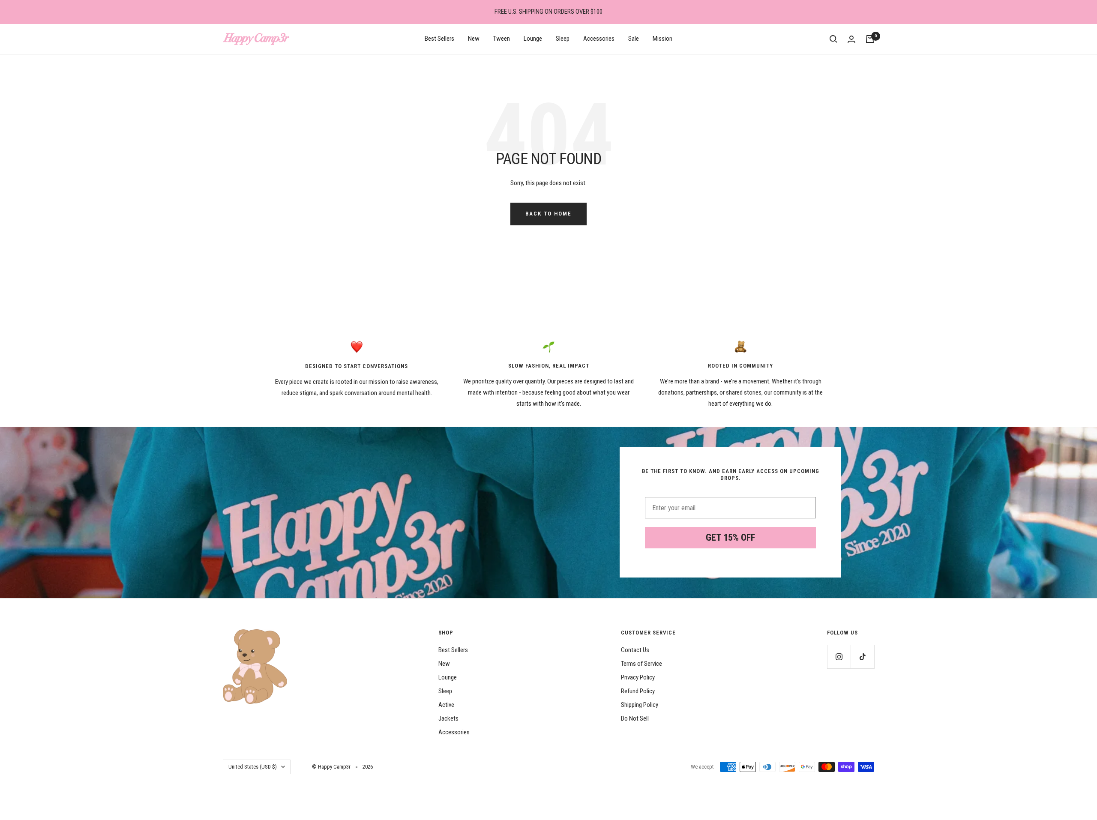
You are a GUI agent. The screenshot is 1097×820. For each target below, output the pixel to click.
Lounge (533, 38)
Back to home (548, 213)
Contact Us (635, 650)
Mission (662, 38)
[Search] (833, 39)
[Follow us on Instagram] (839, 656)
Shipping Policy (639, 705)
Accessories (598, 38)
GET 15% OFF (730, 537)
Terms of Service (641, 663)
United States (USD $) (252, 766)
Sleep (562, 38)
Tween (501, 38)
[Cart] (870, 39)
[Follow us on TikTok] (862, 656)
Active (446, 705)
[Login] (851, 39)
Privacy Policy (638, 677)
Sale (633, 38)
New (474, 38)
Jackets (448, 718)
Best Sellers (439, 38)
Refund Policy (638, 691)
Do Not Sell (635, 718)
